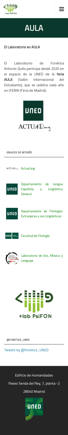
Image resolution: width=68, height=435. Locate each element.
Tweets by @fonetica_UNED (26, 350)
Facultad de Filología (35, 235)
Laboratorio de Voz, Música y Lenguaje (42, 258)
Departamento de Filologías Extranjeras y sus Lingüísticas (42, 213)
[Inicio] (9, 9)
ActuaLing (28, 168)
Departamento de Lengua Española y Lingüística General (42, 188)
